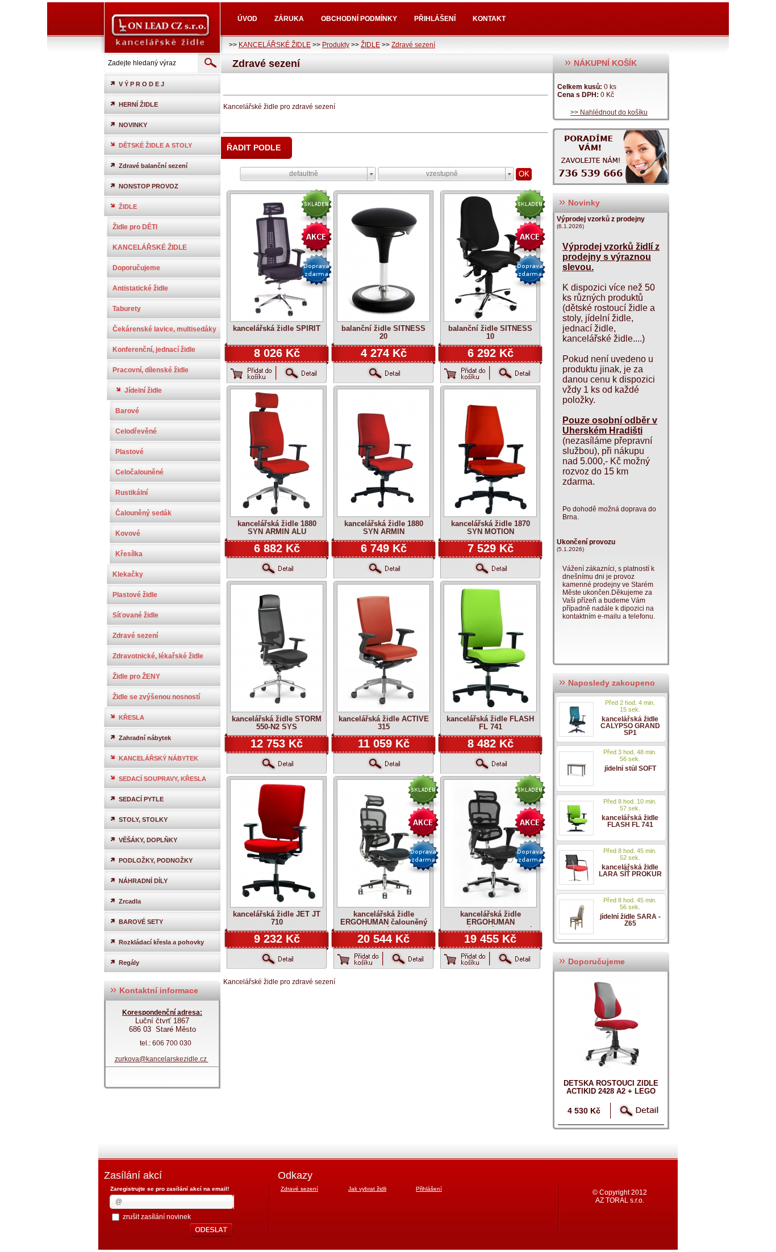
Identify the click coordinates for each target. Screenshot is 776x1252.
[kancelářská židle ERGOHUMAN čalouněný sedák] (383, 843)
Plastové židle (134, 595)
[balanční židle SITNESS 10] (490, 258)
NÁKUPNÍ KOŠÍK (604, 63)
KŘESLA (131, 717)
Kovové (127, 533)
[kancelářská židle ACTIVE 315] (383, 648)
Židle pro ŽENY (136, 676)
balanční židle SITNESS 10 (490, 332)
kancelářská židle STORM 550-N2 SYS (277, 723)
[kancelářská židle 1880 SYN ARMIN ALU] (276, 453)
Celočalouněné (139, 472)
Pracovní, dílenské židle (150, 370)
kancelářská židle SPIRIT (276, 328)
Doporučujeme (136, 268)
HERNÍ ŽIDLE (138, 104)
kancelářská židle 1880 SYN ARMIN (383, 527)
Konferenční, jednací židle (153, 350)
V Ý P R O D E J (141, 84)
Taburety (126, 309)
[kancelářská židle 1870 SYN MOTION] (490, 453)
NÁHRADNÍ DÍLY (143, 880)
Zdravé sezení (413, 45)
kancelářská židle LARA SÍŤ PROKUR (630, 870)
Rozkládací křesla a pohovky (161, 942)
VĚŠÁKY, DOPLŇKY (148, 840)
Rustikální (131, 493)
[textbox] (150, 63)
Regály (129, 962)
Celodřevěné (136, 431)
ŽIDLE (370, 45)
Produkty (335, 45)
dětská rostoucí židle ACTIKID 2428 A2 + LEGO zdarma (611, 1091)
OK (524, 174)
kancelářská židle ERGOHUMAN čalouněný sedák (383, 922)
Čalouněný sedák (143, 513)
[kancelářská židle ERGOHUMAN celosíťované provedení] (490, 843)
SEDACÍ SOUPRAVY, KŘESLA (162, 778)
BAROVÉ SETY (141, 921)
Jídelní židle (143, 390)
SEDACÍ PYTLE (141, 799)
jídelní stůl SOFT (630, 768)
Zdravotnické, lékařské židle (157, 656)
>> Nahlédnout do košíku (609, 112)
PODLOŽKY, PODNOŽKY (156, 860)
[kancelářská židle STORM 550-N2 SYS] (276, 648)
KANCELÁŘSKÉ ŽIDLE (275, 45)
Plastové (129, 452)
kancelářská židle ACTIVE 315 (384, 723)
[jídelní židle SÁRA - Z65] (576, 917)
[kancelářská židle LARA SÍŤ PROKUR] (576, 867)
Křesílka (129, 554)
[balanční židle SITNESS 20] (383, 258)
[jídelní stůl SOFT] (576, 768)
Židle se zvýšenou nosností (156, 697)
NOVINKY (133, 124)
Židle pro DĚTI (134, 227)
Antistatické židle (140, 288)
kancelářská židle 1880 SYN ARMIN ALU (276, 527)
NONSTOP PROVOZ (148, 186)
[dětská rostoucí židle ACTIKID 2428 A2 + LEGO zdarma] (611, 1024)
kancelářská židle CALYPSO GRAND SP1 (630, 726)
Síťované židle (135, 615)
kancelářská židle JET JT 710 (276, 918)
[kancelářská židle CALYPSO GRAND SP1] (576, 719)
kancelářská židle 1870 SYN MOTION (490, 527)
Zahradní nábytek (145, 737)
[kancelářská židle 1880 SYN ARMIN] (383, 453)
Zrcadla (130, 901)
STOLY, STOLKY (143, 819)
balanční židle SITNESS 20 (383, 332)
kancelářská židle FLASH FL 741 (490, 723)
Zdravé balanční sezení (153, 165)
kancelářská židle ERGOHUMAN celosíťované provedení (490, 922)
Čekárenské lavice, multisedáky (164, 329)
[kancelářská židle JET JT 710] (276, 843)
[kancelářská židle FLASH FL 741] (490, 648)
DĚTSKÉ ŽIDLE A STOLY (155, 145)
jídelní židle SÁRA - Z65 (630, 920)
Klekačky (127, 574)
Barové (127, 411)
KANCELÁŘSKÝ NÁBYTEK (158, 758)
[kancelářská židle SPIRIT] (276, 258)
